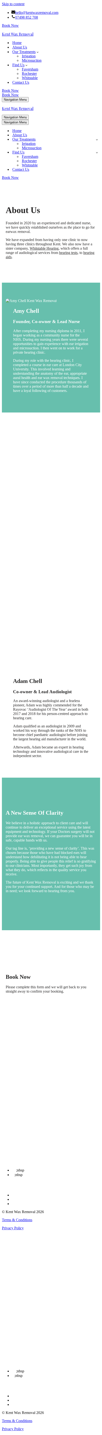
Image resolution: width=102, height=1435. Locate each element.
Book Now (10, 25)
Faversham (30, 69)
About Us (19, 47)
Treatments (19, 1137)
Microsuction (32, 60)
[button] (37, 52)
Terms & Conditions (17, 1220)
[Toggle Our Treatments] (97, 139)
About (16, 1128)
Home (17, 43)
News (15, 1141)
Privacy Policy (13, 1228)
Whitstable (30, 78)
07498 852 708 (26, 17)
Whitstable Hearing (44, 248)
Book (15, 1150)
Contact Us (20, 82)
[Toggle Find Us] (97, 152)
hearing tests (68, 253)
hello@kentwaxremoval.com (36, 13)
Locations (18, 1132)
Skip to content (13, 4)
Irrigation (29, 56)
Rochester (29, 73)
